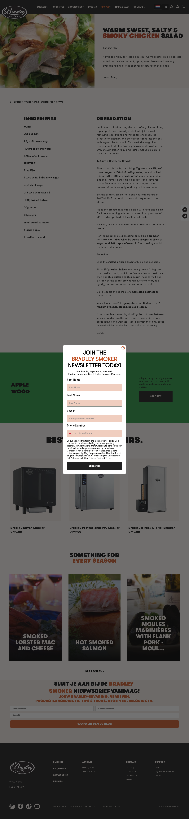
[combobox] (72, 433)
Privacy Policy (96, 458)
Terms (108, 458)
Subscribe (94, 466)
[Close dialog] (123, 347)
